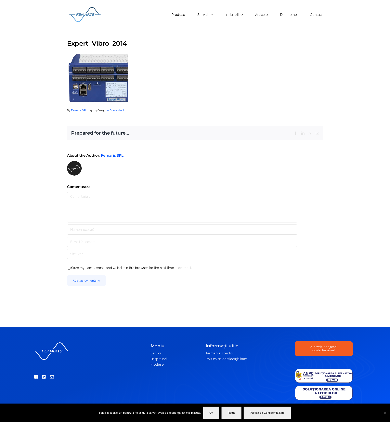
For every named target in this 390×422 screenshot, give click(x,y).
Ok (211, 412)
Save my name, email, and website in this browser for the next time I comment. (131, 268)
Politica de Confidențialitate (267, 412)
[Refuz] (385, 413)
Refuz (231, 412)
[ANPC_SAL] (324, 370)
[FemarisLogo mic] (85, 8)
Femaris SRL (79, 110)
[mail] (52, 377)
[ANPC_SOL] (324, 387)
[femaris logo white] (51, 343)
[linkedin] (44, 377)
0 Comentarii (115, 110)
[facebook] (36, 377)
